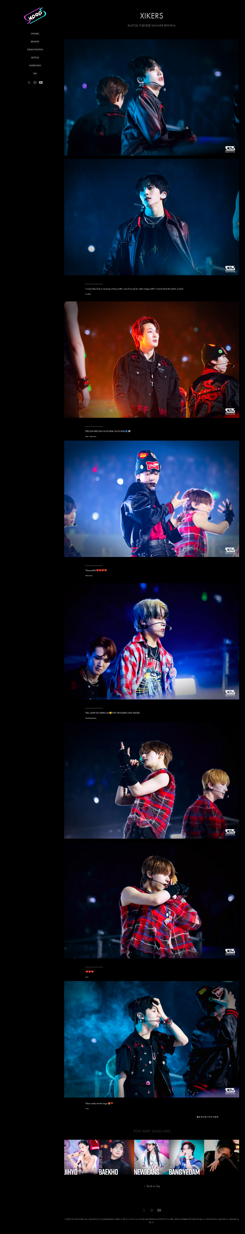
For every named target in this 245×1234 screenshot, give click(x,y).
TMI (35, 73)
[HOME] (35, 33)
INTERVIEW (35, 65)
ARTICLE (35, 57)
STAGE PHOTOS (35, 49)
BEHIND (35, 41)
